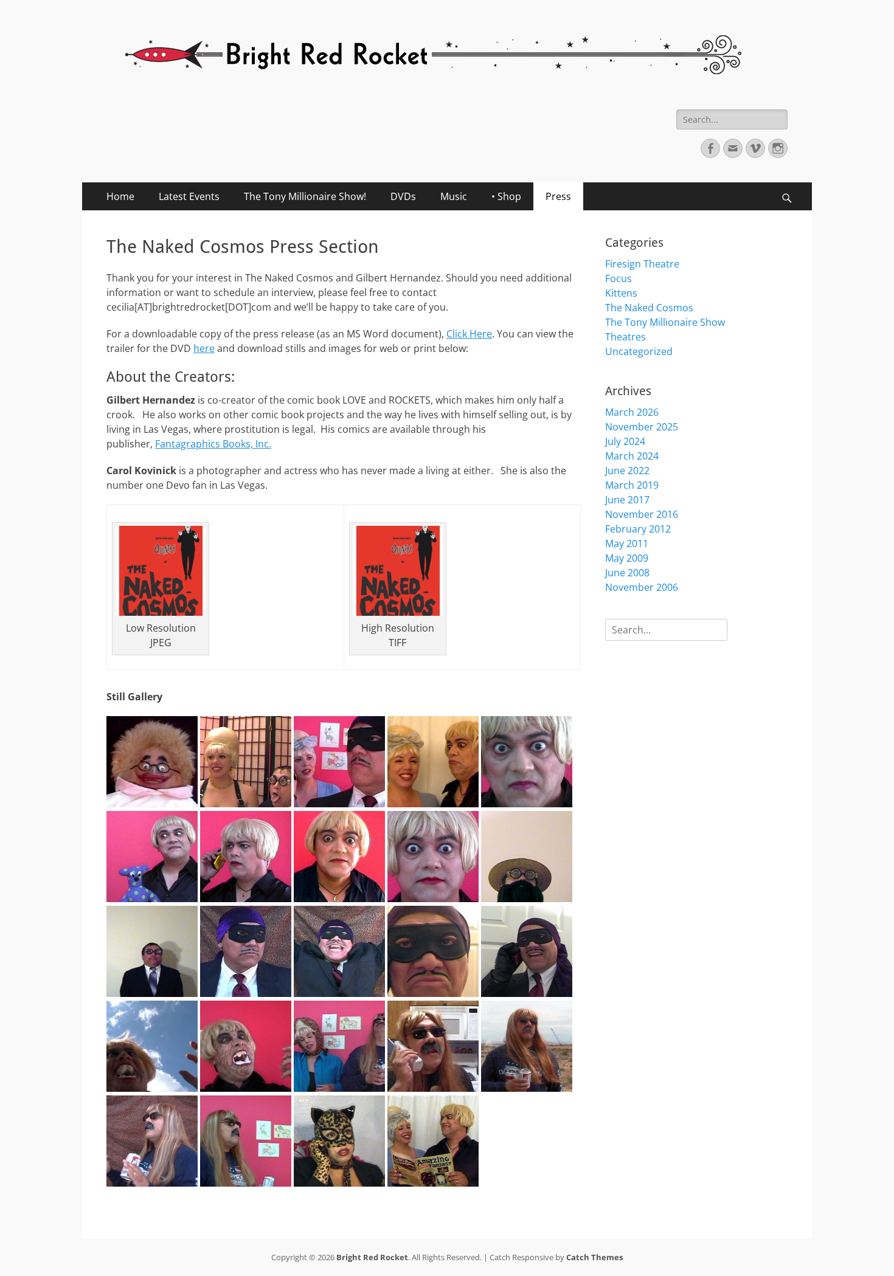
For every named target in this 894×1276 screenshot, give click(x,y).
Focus (618, 278)
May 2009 (626, 558)
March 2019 (632, 485)
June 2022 (627, 470)
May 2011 (626, 543)
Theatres (625, 336)
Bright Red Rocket (372, 1257)
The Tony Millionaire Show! (305, 196)
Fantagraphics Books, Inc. (213, 443)
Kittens (621, 293)
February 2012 (638, 529)
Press (558, 196)
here (204, 348)
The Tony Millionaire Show (665, 322)
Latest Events (189, 196)
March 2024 (632, 456)
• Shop (506, 196)
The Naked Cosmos (649, 307)
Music (453, 196)
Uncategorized (639, 351)
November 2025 (641, 426)
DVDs (403, 196)
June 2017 (627, 499)
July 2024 (625, 441)
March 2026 (632, 412)
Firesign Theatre (642, 264)
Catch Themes (594, 1257)
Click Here (469, 333)
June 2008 (627, 572)
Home (120, 196)
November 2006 (641, 587)
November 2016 (641, 514)
